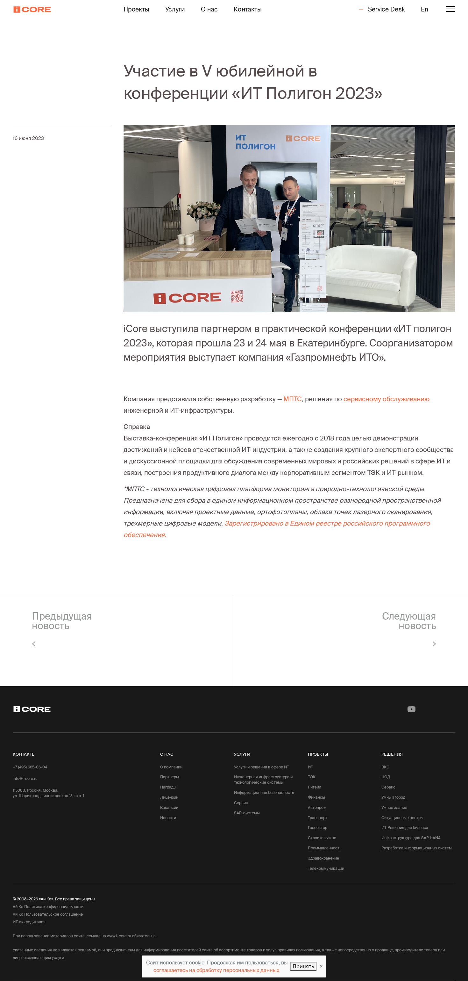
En (424, 9)
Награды (168, 787)
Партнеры (169, 777)
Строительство (322, 838)
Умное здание (394, 807)
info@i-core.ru (25, 778)
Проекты (137, 9)
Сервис (241, 803)
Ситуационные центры (402, 818)
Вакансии (169, 807)
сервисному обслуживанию (386, 399)
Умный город (393, 797)
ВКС (385, 767)
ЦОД (385, 777)
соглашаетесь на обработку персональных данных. (216, 970)
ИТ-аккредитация (29, 922)
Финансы (316, 797)
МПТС (292, 399)
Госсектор (317, 827)
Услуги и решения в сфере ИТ (261, 767)
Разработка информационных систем (416, 848)
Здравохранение (323, 858)
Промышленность (324, 848)
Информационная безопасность (264, 792)
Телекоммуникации (326, 868)
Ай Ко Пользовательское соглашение (48, 914)
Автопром (317, 807)
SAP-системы (247, 813)
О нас (209, 9)
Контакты (248, 9)
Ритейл (314, 787)
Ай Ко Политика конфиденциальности (48, 907)
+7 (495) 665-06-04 (30, 767)
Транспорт (317, 818)
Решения (392, 754)
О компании (171, 767)
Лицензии (169, 797)
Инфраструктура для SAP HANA (411, 838)
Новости (168, 818)
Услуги (175, 9)
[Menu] (450, 10)
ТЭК (312, 777)
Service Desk (385, 9)
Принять (303, 966)
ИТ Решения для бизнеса (404, 827)
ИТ (310, 767)
